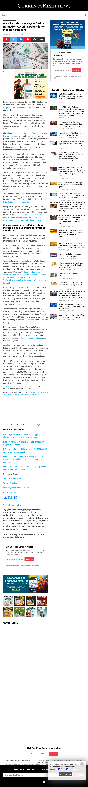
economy (38, 512)
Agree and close (65, 774)
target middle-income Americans (17, 108)
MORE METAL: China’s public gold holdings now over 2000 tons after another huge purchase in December (71, 233)
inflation (12, 518)
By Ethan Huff (70, 178)
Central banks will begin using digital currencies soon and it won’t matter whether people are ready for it (71, 97)
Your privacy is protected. (13, 565)
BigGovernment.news (13, 387)
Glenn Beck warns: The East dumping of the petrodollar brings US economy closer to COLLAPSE (71, 124)
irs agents (37, 521)
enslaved (7, 515)
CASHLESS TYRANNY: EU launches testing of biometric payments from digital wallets (71, 306)
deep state (16, 512)
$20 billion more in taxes (31, 338)
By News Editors (71, 250)
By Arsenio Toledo (72, 137)
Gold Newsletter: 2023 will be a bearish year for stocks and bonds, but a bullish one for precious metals (71, 220)
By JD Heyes (70, 103)
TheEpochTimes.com (12, 478)
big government (34, 510)
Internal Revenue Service (14, 521)
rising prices (26, 526)
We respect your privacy (32, 764)
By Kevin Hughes (71, 189)
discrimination (28, 512)
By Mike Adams (71, 118)
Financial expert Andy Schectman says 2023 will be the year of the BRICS (70, 285)
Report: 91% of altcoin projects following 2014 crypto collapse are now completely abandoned (71, 196)
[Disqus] (25, 654)
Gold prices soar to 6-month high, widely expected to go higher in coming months (70, 265)
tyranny (41, 526)
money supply (21, 523)
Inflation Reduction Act (37, 518)
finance (15, 515)
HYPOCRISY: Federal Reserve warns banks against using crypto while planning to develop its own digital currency (71, 208)
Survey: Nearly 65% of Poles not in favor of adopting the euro (71, 134)
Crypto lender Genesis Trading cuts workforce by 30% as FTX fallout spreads (71, 185)
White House (21, 529)
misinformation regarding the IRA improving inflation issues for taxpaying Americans (25, 393)
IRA (26, 521)
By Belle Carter (70, 128)
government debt (26, 515)
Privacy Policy (62, 769)
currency (7, 512)
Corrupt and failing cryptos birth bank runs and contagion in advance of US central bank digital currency (71, 245)
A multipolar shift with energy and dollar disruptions (70, 275)
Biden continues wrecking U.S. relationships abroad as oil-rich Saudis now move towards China (70, 295)
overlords (32, 523)
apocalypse (21, 510)
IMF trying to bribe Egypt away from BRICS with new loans (69, 255)
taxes (34, 526)
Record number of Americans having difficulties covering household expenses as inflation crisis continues (23, 459)
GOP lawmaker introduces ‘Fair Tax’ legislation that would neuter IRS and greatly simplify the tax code (71, 144)
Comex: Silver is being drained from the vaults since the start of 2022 (71, 316)
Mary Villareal (21, 34)
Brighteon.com (9, 492)
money (11, 523)
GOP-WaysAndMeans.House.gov (16, 488)
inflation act (22, 518)
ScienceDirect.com (11, 483)
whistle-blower (9, 529)
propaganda (14, 526)
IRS (30, 521)
